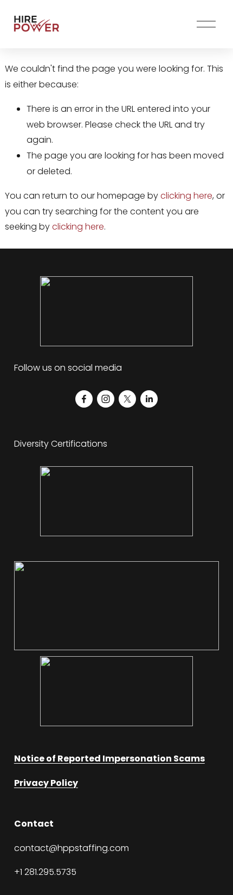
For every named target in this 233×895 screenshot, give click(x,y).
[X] (127, 399)
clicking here (186, 195)
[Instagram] (105, 399)
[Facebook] (84, 399)
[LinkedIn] (149, 399)
